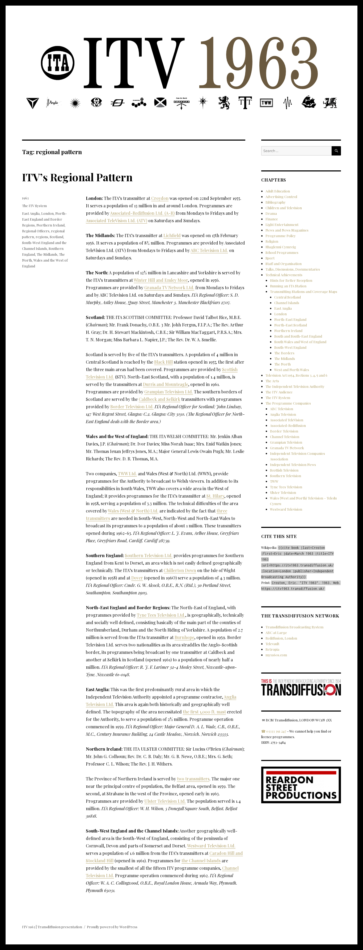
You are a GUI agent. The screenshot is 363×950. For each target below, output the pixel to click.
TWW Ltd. (127, 473)
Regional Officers (35, 231)
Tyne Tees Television (286, 487)
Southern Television (285, 475)
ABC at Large (276, 632)
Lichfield (172, 235)
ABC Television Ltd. (209, 250)
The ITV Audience (279, 392)
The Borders (284, 353)
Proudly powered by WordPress (112, 926)
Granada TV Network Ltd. (169, 287)
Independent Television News (293, 464)
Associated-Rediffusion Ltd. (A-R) (142, 213)
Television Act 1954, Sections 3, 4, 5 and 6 (296, 375)
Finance (271, 219)
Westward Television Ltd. (211, 845)
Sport (270, 258)
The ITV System (34, 205)
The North (282, 364)
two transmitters (193, 778)
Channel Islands (286, 302)
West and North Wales (291, 369)
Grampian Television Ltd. (168, 391)
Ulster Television (283, 492)
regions (42, 236)
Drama (271, 213)
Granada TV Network (287, 447)
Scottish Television (284, 470)
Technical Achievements (283, 274)
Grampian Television (286, 442)
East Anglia (31, 213)
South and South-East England (298, 336)
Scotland (56, 236)
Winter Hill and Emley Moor (161, 280)
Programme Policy (280, 235)
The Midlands (47, 254)
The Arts (272, 381)
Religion (271, 241)
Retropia (272, 649)
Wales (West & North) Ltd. (133, 511)
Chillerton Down (180, 570)
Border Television (284, 431)
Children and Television (283, 207)
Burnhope (184, 637)
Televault (272, 643)
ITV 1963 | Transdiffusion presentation (52, 926)
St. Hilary (215, 496)
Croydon (159, 198)
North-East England (290, 319)
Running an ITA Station (288, 286)
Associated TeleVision (286, 420)
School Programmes (281, 252)
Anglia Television (283, 414)
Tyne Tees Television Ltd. (161, 615)
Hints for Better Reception (291, 280)
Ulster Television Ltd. (165, 801)
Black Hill (163, 362)
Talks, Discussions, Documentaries (292, 269)
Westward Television (286, 509)
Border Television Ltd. (132, 406)
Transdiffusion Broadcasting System (294, 627)
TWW (274, 481)
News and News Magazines (287, 230)
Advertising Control (281, 196)
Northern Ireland (50, 225)
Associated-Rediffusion (288, 425)
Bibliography (275, 202)
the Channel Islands (201, 860)
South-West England (290, 347)
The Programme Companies (288, 403)
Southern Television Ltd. (148, 555)
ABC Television (281, 408)
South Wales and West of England (300, 341)
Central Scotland (287, 297)
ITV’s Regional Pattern (77, 177)
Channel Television (284, 436)
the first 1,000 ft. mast (204, 711)
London (47, 213)
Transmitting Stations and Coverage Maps (303, 291)
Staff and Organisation (283, 263)
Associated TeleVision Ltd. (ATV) (116, 220)
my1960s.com (276, 655)
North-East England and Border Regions (44, 219)
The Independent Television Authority (294, 386)
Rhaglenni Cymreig (280, 247)
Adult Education (277, 191)
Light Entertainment (281, 224)
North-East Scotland (290, 325)
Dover (137, 578)
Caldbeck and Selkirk (159, 399)
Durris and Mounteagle (165, 384)
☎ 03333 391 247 (273, 731)
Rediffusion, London (281, 638)
